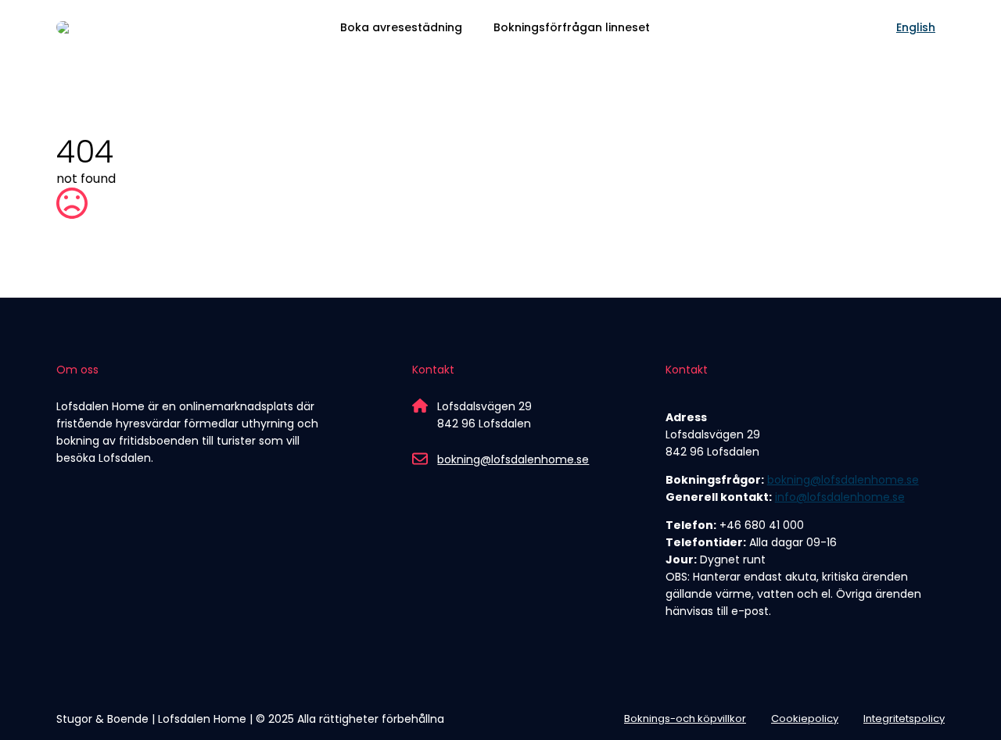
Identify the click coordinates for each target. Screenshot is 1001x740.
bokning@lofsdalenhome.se (513, 459)
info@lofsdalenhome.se (840, 497)
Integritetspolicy (904, 718)
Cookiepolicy (804, 718)
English (915, 27)
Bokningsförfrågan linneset (571, 27)
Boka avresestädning (401, 27)
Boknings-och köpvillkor (685, 718)
